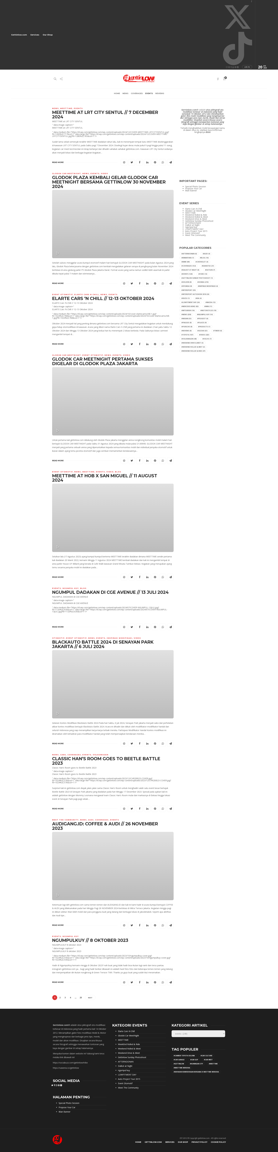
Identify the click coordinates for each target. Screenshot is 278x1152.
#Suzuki (202, 331)
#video (204, 335)
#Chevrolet (201, 262)
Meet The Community (65, 820)
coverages (137, 93)
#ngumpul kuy (205, 314)
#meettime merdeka (182, 1068)
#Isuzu (185, 298)
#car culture (206, 1056)
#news (186, 314)
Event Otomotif (62, 294)
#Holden (186, 282)
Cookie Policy (218, 1142)
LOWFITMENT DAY (194, 229)
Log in (247, 67)
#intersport (188, 290)
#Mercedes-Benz (190, 306)
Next (90, 998)
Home (117, 93)
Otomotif (58, 638)
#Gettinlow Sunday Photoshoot (197, 278)
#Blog (204, 258)
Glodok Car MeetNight (66, 174)
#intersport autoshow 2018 (195, 294)
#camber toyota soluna (184, 1056)
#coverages (188, 266)
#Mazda (210, 302)
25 (81, 997)
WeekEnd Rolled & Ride (196, 215)
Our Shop (48, 35)
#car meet (208, 1060)
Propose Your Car (193, 189)
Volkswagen (100, 755)
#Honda (203, 282)
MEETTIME (66, 108)
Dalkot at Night (192, 225)
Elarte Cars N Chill (86, 294)
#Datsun (210, 270)
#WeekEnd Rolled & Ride (193, 351)
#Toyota (187, 335)
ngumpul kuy (71, 588)
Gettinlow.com (19, 35)
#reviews (186, 331)
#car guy (194, 1060)
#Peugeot (202, 319)
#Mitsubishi (188, 310)
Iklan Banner (191, 191)
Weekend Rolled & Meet (196, 217)
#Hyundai (186, 286)
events (149, 93)
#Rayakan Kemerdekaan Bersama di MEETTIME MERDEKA (196, 1072)
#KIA (198, 298)
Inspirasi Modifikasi (119, 638)
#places (202, 323)
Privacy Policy (199, 1142)
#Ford (202, 274)
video (104, 174)
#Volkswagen (189, 339)
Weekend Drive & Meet (196, 219)
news (125, 93)
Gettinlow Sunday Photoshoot (199, 221)
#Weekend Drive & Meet (192, 343)
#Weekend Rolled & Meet (193, 347)
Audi (91, 820)
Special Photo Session (195, 187)
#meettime (213, 1064)
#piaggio (186, 323)
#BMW (185, 262)
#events (187, 274)
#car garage (179, 1060)
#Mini (208, 306)
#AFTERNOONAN (189, 254)
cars (63, 755)
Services (34, 35)
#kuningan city (196, 1064)
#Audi (206, 254)
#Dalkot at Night (190, 270)
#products (204, 327)
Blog (118, 472)
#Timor (217, 331)
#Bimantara (187, 258)
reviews (159, 93)
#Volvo (207, 339)
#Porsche (186, 327)
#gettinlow (179, 1064)
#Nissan (186, 319)
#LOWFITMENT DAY (190, 302)
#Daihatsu (208, 266)
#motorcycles (208, 310)
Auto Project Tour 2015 (196, 231)
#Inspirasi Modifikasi (208, 286)
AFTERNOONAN (193, 223)
